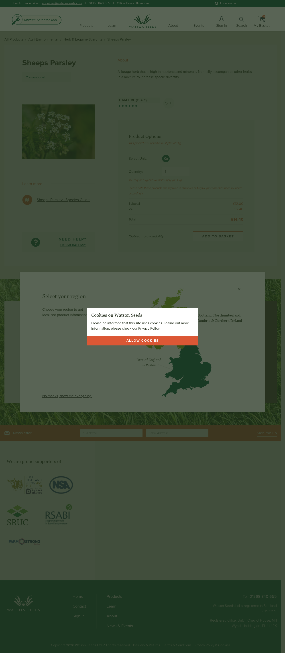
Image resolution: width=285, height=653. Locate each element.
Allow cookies (142, 341)
